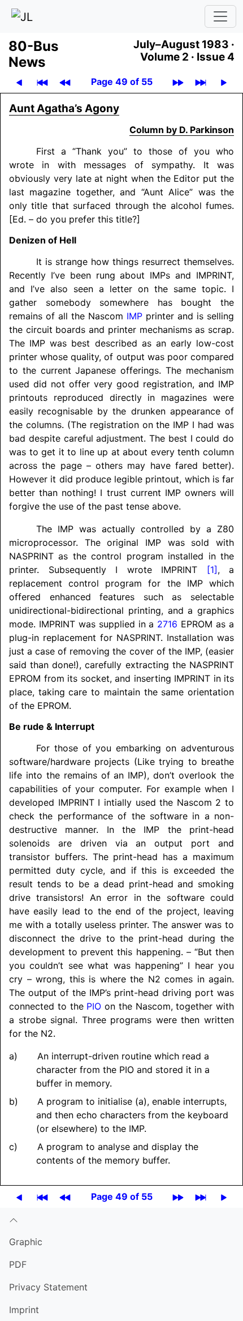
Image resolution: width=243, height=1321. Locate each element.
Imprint (24, 1309)
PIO (93, 1006)
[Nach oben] (121, 1219)
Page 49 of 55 (122, 81)
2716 (167, 624)
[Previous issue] (65, 82)
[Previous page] (19, 82)
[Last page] (200, 82)
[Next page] (224, 82)
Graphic (25, 1241)
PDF (18, 1264)
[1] (212, 569)
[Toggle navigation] (220, 16)
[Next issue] (178, 82)
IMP (134, 316)
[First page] (42, 82)
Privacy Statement (48, 1287)
